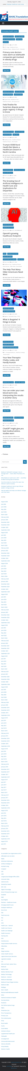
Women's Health (5, 1049)
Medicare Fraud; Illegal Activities (9, 982)
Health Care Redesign (7, 94)
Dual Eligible (4, 900)
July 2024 (3, 566)
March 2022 (4, 638)
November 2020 (5, 679)
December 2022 (5, 615)
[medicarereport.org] (14, 12)
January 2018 (4, 766)
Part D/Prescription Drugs (8, 39)
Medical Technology (6, 974)
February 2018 (5, 764)
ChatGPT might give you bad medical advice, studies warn (13, 431)
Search (25, 462)
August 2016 (4, 810)
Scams (3, 1026)
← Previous (4, 454)
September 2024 (5, 561)
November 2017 (5, 772)
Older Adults (13, 266)
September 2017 (5, 777)
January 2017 (4, 797)
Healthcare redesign (20, 352)
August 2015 (4, 841)
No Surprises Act (15, 101)
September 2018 (5, 746)
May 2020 (3, 694)
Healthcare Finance (7, 49)
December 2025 (5, 522)
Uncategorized (5, 1038)
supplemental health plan (8, 1033)
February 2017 (5, 795)
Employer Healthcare (6, 907)
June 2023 (3, 599)
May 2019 (3, 725)
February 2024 (5, 579)
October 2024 (4, 558)
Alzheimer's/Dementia (7, 169)
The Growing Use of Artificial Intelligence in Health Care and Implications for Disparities (13, 186)
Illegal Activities (5, 951)
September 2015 (5, 839)
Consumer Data (5, 879)
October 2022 (4, 620)
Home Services (6, 266)
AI (4, 178)
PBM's (2, 1008)
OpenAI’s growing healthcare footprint (12, 234)
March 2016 (4, 823)
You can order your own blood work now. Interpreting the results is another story (13, 394)
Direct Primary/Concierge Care (9, 892)
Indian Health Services (7, 954)
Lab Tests (12, 387)
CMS (2, 874)
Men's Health (4, 990)
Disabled (3, 894)
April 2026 (4, 512)
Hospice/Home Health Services (9, 259)
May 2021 (3, 664)
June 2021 (3, 661)
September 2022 (5, 622)
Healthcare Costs (14, 47)
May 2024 (3, 571)
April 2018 (4, 759)
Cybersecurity (4, 882)
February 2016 (5, 826)
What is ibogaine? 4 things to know (11, 320)
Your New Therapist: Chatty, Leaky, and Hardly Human (12, 360)
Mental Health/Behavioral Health (10, 347)
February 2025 (5, 548)
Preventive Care (5, 1010)
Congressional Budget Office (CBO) (10, 876)
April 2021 (4, 666)
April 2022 (4, 635)
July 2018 (3, 751)
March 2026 (4, 514)
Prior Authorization (6, 1018)
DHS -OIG (3, 887)
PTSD (18, 316)
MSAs (2, 995)
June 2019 (3, 723)
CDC (2, 871)
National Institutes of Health (8, 997)
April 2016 (4, 821)
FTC (2, 920)
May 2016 (3, 818)
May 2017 (3, 787)
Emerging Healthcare (10, 178)
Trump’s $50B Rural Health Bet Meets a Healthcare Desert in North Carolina (12, 148)
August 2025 (4, 532)
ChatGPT (8, 425)
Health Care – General (7, 925)
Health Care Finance (19, 36)
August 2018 (4, 748)
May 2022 (3, 633)
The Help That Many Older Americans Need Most (13, 272)
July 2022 (3, 627)
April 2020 (4, 697)
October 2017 (4, 774)
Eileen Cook (6, 45)
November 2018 (5, 741)
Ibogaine (6, 316)
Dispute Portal (7, 99)
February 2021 (5, 671)
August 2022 (4, 625)
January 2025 (4, 550)
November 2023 (5, 586)
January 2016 (4, 828)
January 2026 (4, 519)
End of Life (4, 910)
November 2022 (5, 617)
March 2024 (4, 576)
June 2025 (3, 537)
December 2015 (5, 831)
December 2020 (5, 676)
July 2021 (3, 658)
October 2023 (4, 589)
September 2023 (5, 591)
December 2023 (5, 584)
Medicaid (3, 966)
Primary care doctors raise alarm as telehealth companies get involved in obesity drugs (14, 56)
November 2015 (5, 833)
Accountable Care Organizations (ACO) (11, 853)
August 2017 (4, 779)
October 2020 (4, 682)
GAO (2, 923)
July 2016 (3, 813)
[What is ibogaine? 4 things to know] (14, 298)
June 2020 (3, 692)
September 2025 (5, 530)
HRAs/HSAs (4, 946)
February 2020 (5, 702)
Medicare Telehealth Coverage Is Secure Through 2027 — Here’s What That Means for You (13, 473)
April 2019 (4, 728)
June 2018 (3, 754)
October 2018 (4, 743)
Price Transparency (6, 1013)
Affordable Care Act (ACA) (7, 856)
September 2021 (5, 653)
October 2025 (4, 527)
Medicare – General (6, 977)
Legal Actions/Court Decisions (9, 956)
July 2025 (3, 535)
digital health (13, 425)
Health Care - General (19, 382)
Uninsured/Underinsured (7, 1041)
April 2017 (4, 790)
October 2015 (4, 836)
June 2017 (3, 784)
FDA (2, 912)
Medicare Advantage (6, 979)
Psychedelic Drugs (13, 316)
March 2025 (4, 545)
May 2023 (3, 602)
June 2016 (3, 815)
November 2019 (5, 710)
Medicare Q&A (5, 984)
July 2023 (3, 597)
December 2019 (5, 707)
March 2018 (4, 761)
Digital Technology (19, 417)
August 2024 (4, 563)
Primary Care (19, 39)
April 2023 (4, 604)
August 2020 (4, 687)
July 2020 (3, 689)
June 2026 (3, 507)
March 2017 (4, 792)
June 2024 (3, 568)
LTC (2, 961)
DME (2, 897)
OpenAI (20, 230)
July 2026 (3, 504)
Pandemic (3, 1002)
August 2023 (4, 594)
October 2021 (4, 651)
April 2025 (4, 543)
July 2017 (3, 782)
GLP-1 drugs (6, 47)
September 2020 (5, 684)
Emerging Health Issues (8, 36)
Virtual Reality (4, 1046)
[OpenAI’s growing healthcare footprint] (14, 215)
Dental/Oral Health (6, 884)
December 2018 (5, 738)
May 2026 (3, 509)
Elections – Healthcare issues (8, 902)
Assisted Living (5, 866)
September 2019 (5, 715)
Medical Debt (4, 969)
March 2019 (4, 730)
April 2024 (4, 573)
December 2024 (5, 553)
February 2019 (5, 733)
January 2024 (4, 581)
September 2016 (5, 808)
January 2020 (4, 705)
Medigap (3, 987)
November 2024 (5, 555)
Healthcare (6, 387)
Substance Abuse (5, 1031)
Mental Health (6, 354)
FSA (2, 918)
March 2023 (4, 607)
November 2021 (5, 648)
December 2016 (5, 800)
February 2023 (5, 609)
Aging (4, 253)
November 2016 (5, 803)
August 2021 (4, 656)
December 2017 (5, 769)
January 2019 (4, 736)
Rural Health (16, 134)
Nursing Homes (5, 1000)
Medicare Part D (15, 49)
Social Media (4, 1028)
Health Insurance (5, 933)
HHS (2, 938)
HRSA (2, 948)
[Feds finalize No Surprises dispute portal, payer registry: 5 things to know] (14, 82)
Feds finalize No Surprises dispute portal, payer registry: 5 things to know (14, 108)
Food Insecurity (5, 915)
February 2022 (5, 640)
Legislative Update (18, 94)
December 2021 (5, 646)
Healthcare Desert (16, 139)
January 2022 (4, 643)
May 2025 (3, 540)
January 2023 (4, 612)
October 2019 (4, 712)
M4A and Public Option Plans (8, 964)
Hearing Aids (4, 936)
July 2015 (3, 844)
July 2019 (3, 720)
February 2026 (5, 517)
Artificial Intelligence (8, 224)
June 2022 (3, 630)
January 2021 (4, 674)
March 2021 (4, 669)
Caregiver (3, 869)
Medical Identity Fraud (7, 972)
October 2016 (4, 805)
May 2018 (3, 756)
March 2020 (4, 700)
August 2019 (4, 718)
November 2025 (5, 525)
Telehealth (5, 42)
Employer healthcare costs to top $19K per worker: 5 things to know (15, 5)
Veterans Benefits (5, 1044)
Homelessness (5, 941)
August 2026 (4, 501)
